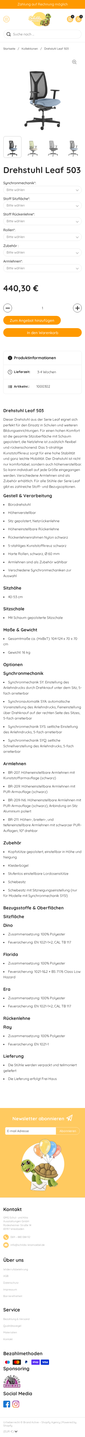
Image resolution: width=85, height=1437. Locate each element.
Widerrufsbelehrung (15, 1269)
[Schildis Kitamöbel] (40, 19)
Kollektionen (30, 48)
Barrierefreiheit (12, 1296)
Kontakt (8, 1339)
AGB (5, 1276)
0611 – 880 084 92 (20, 1237)
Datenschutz (11, 1282)
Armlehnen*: (12, 261)
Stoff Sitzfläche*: (16, 198)
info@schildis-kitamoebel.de (27, 1244)
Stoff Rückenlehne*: (19, 214)
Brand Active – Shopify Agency (41, 1422)
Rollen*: (9, 230)
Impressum (10, 1289)
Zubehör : (11, 245)
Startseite (9, 48)
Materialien (10, 1332)
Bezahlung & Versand (16, 1319)
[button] (77, 19)
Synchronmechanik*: (19, 183)
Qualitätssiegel (12, 1325)
